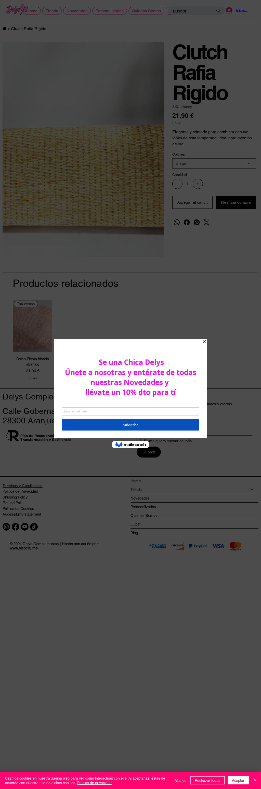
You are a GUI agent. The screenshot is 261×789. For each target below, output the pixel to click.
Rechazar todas (207, 780)
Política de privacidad (94, 782)
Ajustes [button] (180, 780)
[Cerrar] (255, 780)
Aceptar (238, 780)
